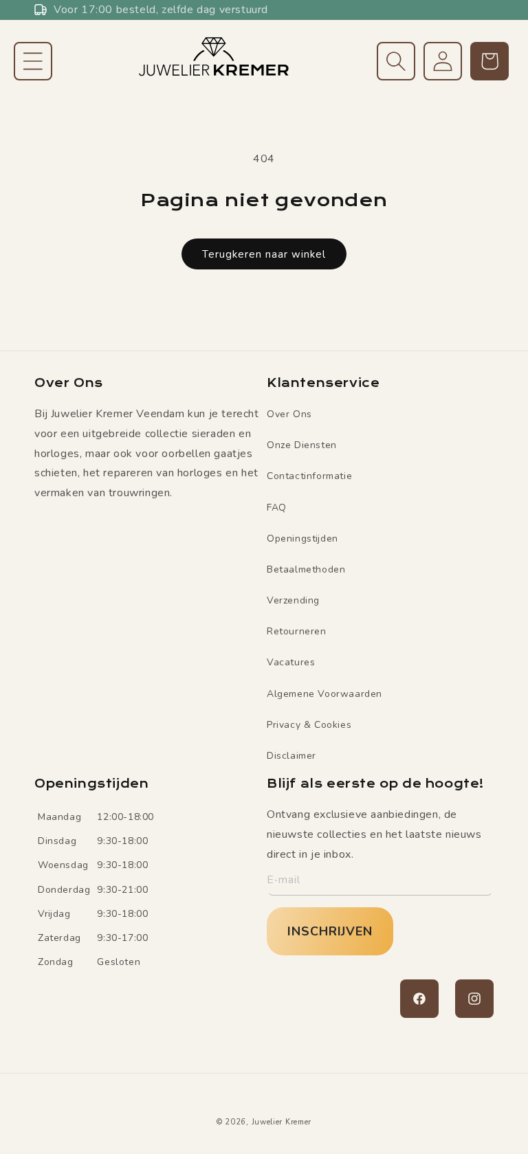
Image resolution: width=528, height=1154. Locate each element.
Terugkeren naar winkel (264, 254)
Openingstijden (302, 538)
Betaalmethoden (306, 569)
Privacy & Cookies (309, 724)
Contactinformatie (309, 475)
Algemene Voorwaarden (324, 693)
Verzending (293, 600)
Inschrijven (330, 931)
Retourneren (297, 631)
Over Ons (289, 414)
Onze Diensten (302, 445)
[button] (33, 61)
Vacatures (291, 662)
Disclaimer (291, 755)
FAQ (277, 507)
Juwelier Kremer (282, 1122)
